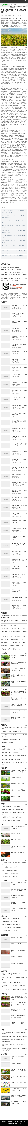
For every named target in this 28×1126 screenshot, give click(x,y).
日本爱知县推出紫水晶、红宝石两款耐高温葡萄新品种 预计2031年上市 (13, 211)
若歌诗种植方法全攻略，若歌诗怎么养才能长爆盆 (13, 636)
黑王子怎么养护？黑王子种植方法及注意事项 (12, 280)
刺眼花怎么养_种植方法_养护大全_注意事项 (11, 625)
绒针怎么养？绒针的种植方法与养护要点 (10, 267)
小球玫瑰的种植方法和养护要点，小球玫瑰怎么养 (13, 628)
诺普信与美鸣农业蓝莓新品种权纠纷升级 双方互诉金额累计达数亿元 (13, 216)
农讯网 (12, 7)
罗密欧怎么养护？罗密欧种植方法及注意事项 (12, 639)
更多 (26, 653)
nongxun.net (20, 6)
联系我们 (10, 1121)
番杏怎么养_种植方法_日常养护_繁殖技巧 (11, 649)
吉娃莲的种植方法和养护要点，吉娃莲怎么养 (12, 272)
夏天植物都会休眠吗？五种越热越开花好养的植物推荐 (13, 236)
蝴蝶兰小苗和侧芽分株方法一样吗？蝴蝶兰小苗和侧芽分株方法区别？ (13, 252)
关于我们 (4, 1121)
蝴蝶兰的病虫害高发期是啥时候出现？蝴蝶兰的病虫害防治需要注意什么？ (13, 231)
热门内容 (16, 7)
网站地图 (22, 1121)
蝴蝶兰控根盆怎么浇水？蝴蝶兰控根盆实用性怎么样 (13, 257)
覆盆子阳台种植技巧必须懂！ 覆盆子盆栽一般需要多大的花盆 (13, 226)
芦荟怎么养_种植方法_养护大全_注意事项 (11, 269)
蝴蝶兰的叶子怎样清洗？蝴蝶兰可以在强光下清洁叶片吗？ (13, 241)
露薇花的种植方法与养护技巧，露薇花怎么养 (12, 645)
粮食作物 (17, 15)
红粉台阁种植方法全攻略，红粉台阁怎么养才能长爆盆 (14, 278)
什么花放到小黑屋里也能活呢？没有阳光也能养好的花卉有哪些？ (13, 247)
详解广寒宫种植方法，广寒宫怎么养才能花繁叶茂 (13, 642)
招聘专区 (16, 1121)
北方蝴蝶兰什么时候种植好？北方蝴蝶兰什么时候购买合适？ (13, 221)
